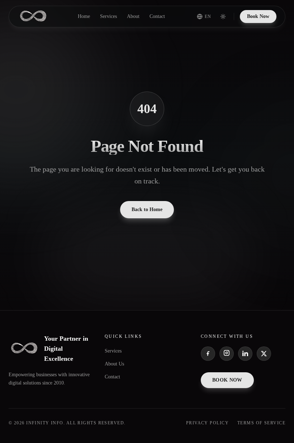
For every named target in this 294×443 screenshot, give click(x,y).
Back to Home (147, 209)
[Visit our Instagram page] (226, 353)
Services (108, 16)
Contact (157, 16)
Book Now (258, 16)
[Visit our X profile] (264, 353)
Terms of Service (261, 422)
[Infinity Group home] (33, 16)
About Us (114, 364)
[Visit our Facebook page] (208, 353)
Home (84, 16)
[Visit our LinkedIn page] (245, 353)
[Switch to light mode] (223, 16)
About (133, 16)
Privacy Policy (207, 422)
